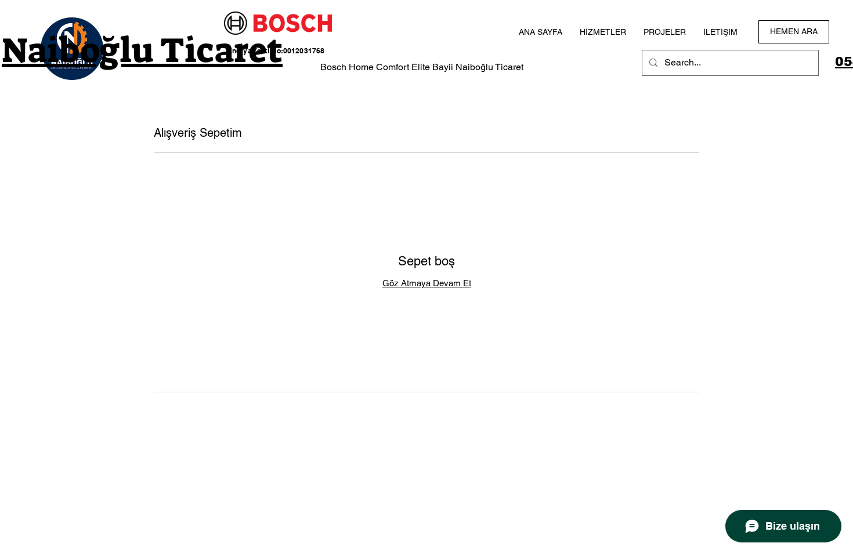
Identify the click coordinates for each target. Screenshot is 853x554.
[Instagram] (23, 520)
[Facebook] (23, 495)
